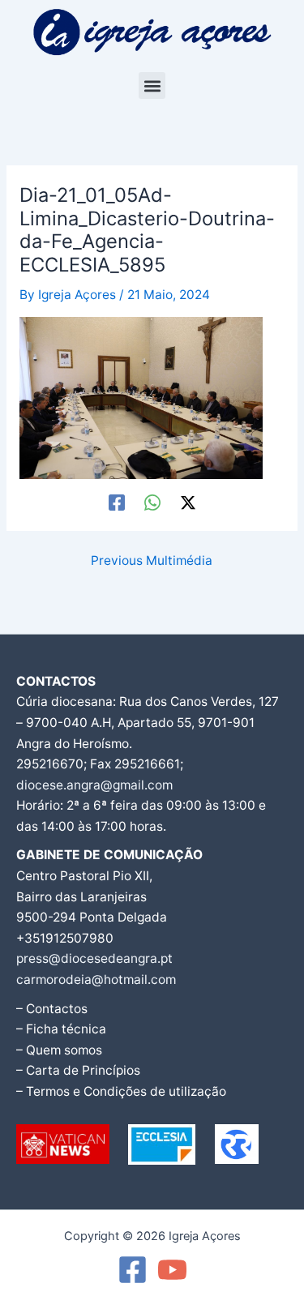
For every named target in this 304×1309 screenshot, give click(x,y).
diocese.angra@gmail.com (94, 785)
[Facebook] (117, 502)
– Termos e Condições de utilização (121, 1091)
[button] (152, 85)
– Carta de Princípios (78, 1070)
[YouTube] (172, 1270)
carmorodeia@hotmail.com (96, 979)
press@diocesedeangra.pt (94, 958)
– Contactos (52, 1008)
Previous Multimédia (151, 560)
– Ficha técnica (61, 1029)
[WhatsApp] (152, 502)
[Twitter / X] (188, 502)
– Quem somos (59, 1050)
